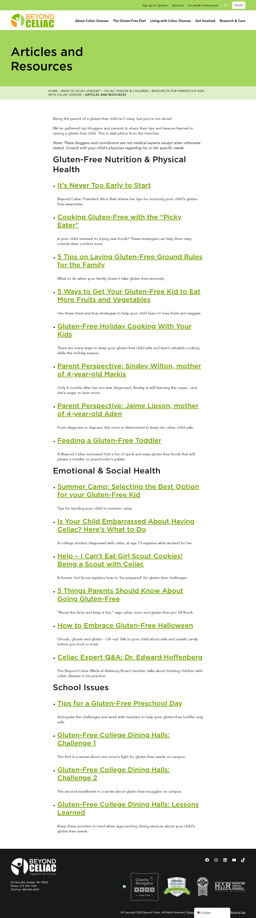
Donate (238, 5)
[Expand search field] (227, 5)
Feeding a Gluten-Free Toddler (109, 440)
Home (53, 91)
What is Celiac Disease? (81, 91)
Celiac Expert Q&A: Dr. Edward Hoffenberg (129, 657)
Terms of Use (237, 912)
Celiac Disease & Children (126, 91)
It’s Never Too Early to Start (104, 185)
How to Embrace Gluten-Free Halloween (125, 625)
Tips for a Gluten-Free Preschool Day (119, 703)
